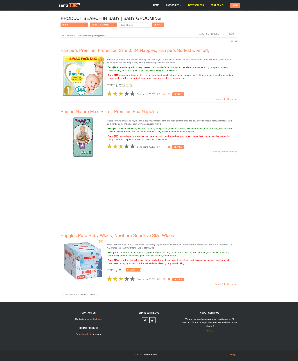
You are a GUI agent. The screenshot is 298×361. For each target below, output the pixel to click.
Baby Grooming (229, 99)
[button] (74, 25)
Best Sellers (196, 5)
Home (156, 5)
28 (116, 136)
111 (116, 75)
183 (116, 252)
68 (115, 128)
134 (117, 260)
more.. (209, 330)
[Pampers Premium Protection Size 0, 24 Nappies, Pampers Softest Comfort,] (83, 75)
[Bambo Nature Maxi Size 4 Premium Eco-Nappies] (83, 137)
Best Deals (217, 5)
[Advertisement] (149, 191)
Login (235, 5)
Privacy (232, 355)
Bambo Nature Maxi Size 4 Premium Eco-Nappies (109, 111)
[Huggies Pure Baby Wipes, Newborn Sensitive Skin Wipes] (83, 261)
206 (116, 67)
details (178, 94)
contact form (96, 319)
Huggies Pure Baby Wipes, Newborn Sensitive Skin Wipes (117, 235)
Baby (217, 99)
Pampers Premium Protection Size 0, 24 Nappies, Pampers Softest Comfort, (135, 50)
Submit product (83, 334)
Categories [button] (173, 5)
